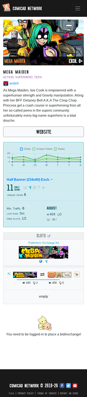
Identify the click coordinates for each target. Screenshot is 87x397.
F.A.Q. (11, 393)
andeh (13, 83)
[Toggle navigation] (78, 8)
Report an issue (69, 393)
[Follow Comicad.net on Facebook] (62, 386)
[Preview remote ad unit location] (49, 236)
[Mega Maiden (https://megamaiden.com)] (40, 261)
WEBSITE (43, 131)
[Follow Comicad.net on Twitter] (68, 386)
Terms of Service (47, 393)
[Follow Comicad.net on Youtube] (74, 386)
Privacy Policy (26, 393)
